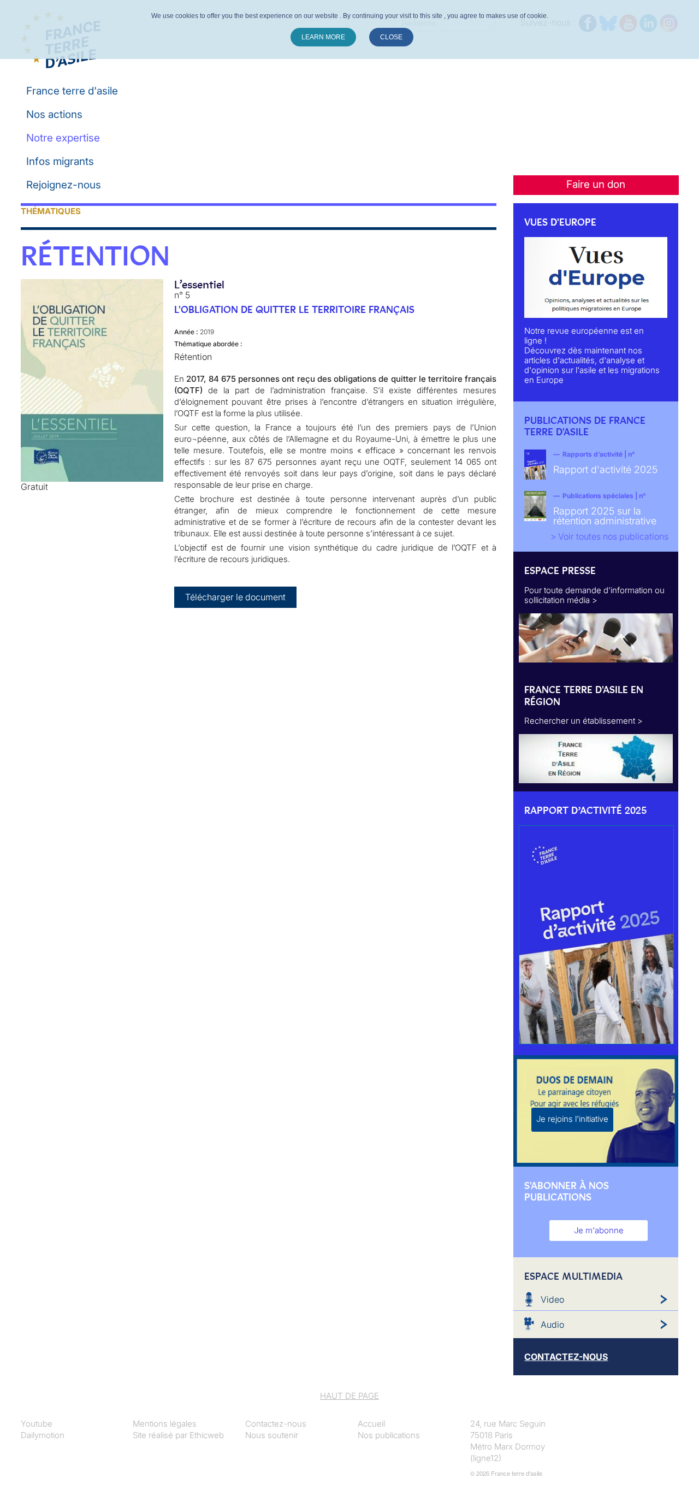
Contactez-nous (275, 1423)
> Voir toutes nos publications (609, 536)
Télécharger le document (235, 597)
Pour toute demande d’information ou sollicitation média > (594, 595)
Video (552, 1299)
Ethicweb (206, 1435)
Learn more (323, 37)
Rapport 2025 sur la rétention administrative (604, 516)
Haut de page (349, 1396)
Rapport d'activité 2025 (605, 469)
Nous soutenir (271, 1435)
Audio (552, 1324)
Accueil (371, 1423)
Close (391, 37)
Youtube (36, 1423)
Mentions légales (165, 1423)
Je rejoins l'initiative (572, 1119)
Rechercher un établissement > (583, 720)
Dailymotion (42, 1435)
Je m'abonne (599, 1230)
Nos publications (389, 1435)
